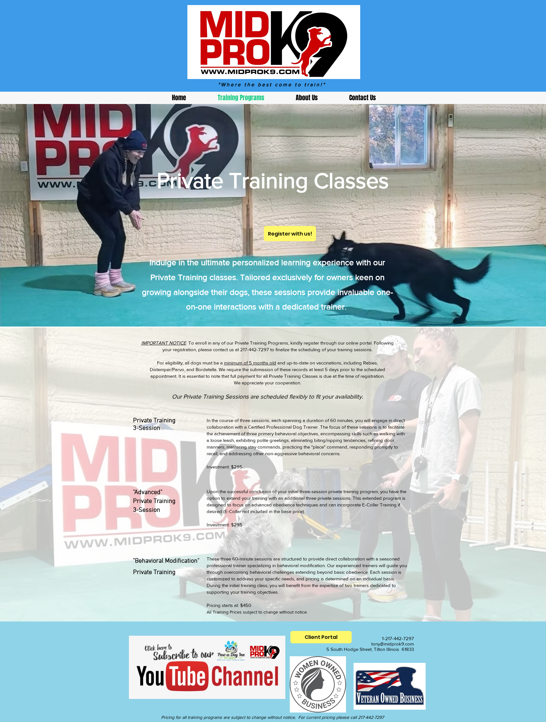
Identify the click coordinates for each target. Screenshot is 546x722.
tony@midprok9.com (392, 643)
